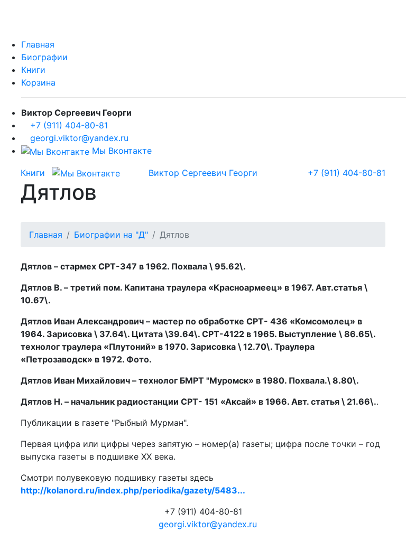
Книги (33, 69)
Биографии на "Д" (111, 234)
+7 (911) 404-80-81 (69, 125)
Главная (37, 44)
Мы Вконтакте (120, 150)
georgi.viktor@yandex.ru (79, 138)
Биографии (44, 57)
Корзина (38, 82)
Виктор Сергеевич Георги (203, 172)
